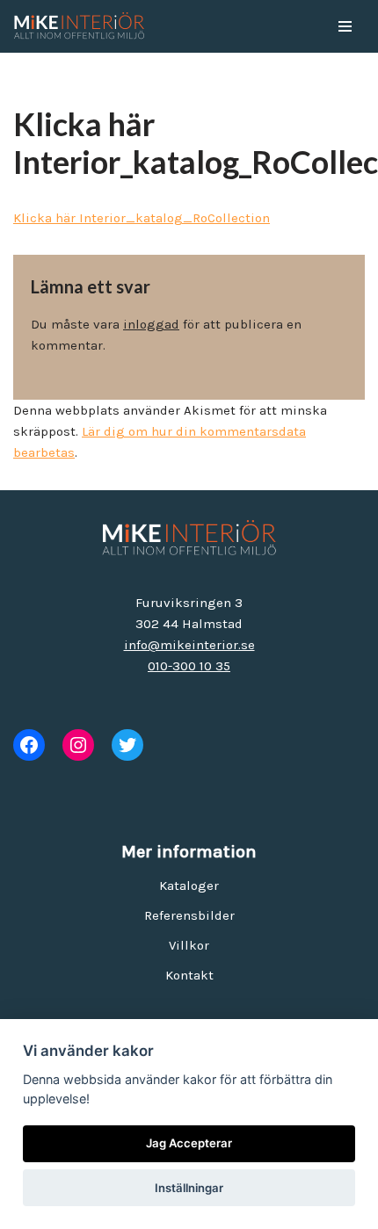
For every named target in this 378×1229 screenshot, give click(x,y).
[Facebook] (29, 745)
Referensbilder (189, 915)
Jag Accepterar (189, 1143)
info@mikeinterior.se (189, 645)
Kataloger (189, 885)
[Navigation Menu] (345, 26)
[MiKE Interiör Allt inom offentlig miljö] (79, 26)
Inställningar (189, 1188)
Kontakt (189, 975)
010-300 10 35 (189, 666)
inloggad (151, 324)
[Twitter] (127, 745)
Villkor (189, 945)
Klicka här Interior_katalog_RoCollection (141, 218)
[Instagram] (78, 745)
